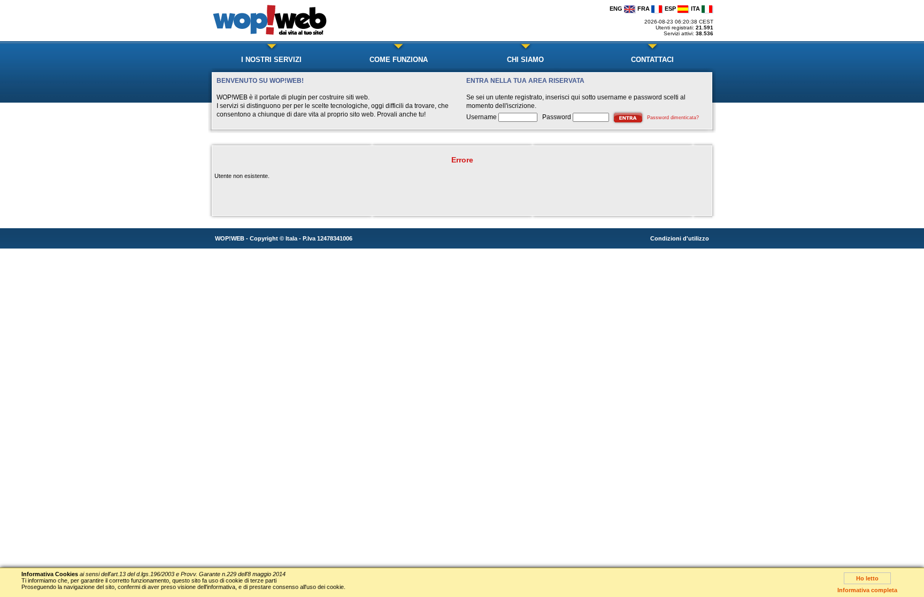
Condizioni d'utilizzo (679, 238)
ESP (671, 8)
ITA (696, 8)
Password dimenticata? (673, 117)
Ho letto (867, 578)
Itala (291, 238)
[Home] (272, 36)
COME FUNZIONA (398, 60)
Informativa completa (867, 590)
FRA (644, 8)
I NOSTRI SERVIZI (271, 60)
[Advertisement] (469, 21)
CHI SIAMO (525, 60)
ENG (617, 8)
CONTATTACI (652, 60)
